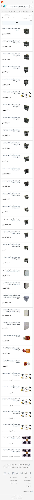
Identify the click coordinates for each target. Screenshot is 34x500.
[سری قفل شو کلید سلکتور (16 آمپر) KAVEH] (26, 364)
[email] (5, 473)
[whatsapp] (17, 473)
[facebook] (13, 473)
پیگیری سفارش (13, 480)
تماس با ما (28, 486)
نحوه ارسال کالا (13, 483)
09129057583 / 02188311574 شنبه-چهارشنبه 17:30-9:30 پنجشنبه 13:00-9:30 (17, 466)
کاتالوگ (29, 483)
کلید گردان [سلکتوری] (10, 11)
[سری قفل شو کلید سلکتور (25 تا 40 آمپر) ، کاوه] (26, 351)
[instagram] (21, 473)
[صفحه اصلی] (32, 11)
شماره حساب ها (13, 477)
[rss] (9, 473)
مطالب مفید (28, 477)
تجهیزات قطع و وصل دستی (23, 11)
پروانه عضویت (27, 480)
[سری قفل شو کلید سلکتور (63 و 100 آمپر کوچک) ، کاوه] (26, 338)
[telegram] (29, 473)
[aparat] (25, 473)
